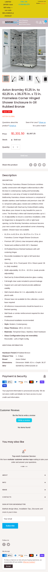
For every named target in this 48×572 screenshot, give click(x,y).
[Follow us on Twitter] (8, 544)
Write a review (24, 420)
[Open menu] (3, 22)
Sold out (24, 156)
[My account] (40, 22)
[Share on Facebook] (30, 164)
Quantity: (6, 147)
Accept (8, 566)
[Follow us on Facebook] (4, 544)
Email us (12, 126)
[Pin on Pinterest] (35, 164)
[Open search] (37, 22)
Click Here (43, 3)
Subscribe (10, 526)
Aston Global (8, 116)
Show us (42, 122)
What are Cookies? (29, 562)
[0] (43, 22)
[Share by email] (44, 164)
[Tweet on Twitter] (39, 164)
